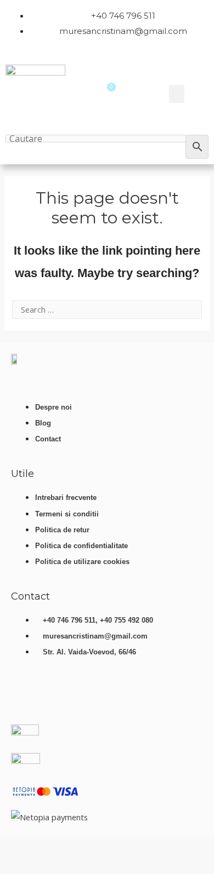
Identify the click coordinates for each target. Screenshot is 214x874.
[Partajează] (73, 846)
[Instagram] (89, 695)
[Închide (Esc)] (102, 846)
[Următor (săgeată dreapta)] (43, 865)
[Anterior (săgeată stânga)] (13, 865)
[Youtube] (24, 695)
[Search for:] (106, 309)
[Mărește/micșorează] (13, 846)
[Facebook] (57, 695)
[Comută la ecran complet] (43, 846)
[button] (176, 94)
